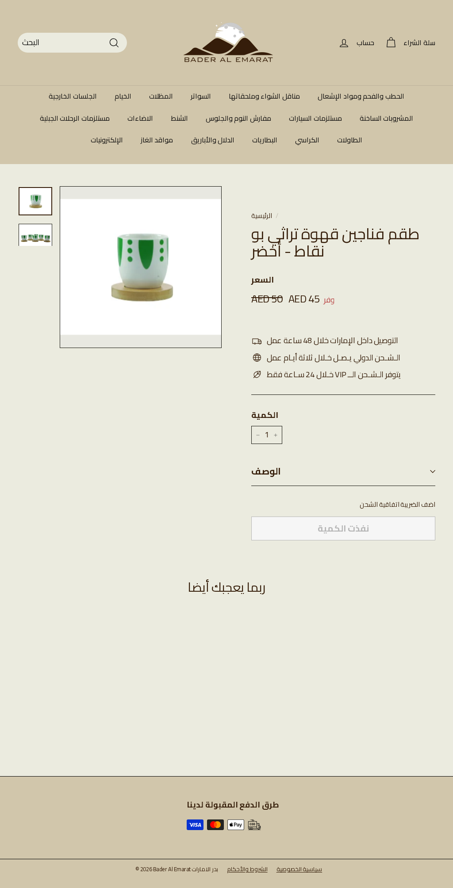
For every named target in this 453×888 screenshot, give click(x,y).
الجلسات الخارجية (73, 96)
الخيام (123, 96)
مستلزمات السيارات (315, 118)
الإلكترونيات (107, 139)
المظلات (161, 96)
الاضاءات (140, 118)
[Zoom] (140, 267)
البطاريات (264, 139)
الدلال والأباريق (213, 139)
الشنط (179, 118)
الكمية (264, 414)
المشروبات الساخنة (387, 118)
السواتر (201, 96)
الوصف (266, 471)
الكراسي (307, 139)
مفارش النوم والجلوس (238, 118)
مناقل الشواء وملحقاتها (264, 96)
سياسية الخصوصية (299, 869)
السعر (262, 279)
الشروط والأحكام (247, 869)
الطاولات (349, 139)
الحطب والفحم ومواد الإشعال (361, 96)
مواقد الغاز (157, 139)
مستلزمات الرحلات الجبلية (75, 118)
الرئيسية (261, 215)
